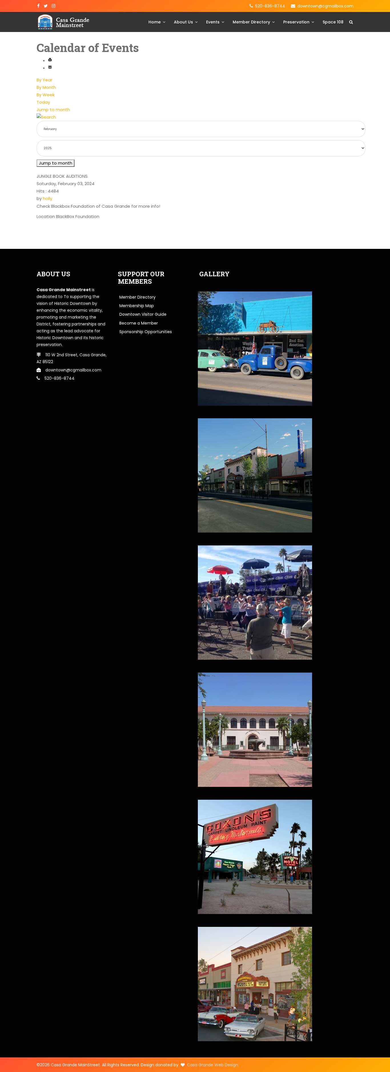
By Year (44, 80)
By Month (46, 87)
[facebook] (38, 6)
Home (154, 22)
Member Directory (251, 22)
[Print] (50, 60)
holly (47, 198)
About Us (183, 22)
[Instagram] (53, 6)
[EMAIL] (50, 68)
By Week (46, 95)
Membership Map (136, 306)
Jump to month (53, 110)
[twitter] (46, 6)
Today (43, 102)
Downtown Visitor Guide (142, 314)
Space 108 (333, 22)
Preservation (296, 22)
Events (213, 22)
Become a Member (138, 323)
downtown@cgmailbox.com (325, 6)
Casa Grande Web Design (212, 1065)
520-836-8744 (270, 6)
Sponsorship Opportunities (145, 332)
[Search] (195, 117)
